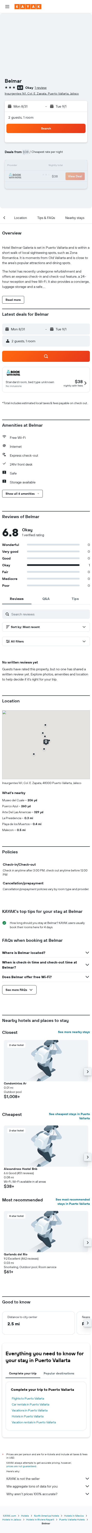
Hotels (25, 1515)
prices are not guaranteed (21, 1466)
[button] (7, 6)
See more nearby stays (74, 1032)
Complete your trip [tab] (23, 1373)
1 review (41, 87)
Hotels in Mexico (74, 1515)
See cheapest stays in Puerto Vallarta (69, 1116)
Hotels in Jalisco (11, 1519)
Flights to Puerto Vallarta (28, 1398)
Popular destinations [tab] (59, 1373)
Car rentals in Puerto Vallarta (30, 1404)
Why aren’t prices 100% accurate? (31, 1494)
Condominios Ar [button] (15, 1083)
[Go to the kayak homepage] (28, 6)
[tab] (16, 598)
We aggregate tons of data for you (32, 1486)
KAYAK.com (9, 1515)
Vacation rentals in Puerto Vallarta (34, 1422)
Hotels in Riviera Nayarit (40, 1519)
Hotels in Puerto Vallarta (27, 1416)
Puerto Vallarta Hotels (72, 1519)
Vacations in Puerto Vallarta (29, 1410)
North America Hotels (46, 1515)
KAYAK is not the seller (23, 1478)
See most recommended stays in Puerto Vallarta (73, 1202)
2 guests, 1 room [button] (21, 117)
